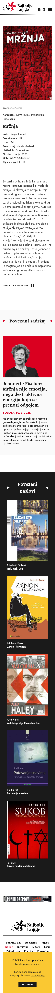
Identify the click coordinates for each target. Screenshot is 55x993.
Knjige (9, 947)
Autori (36, 947)
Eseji (47, 947)
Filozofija (43, 951)
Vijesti (45, 942)
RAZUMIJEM (27, 984)
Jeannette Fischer (12, 108)
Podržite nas (13, 942)
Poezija (28, 951)
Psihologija (9, 119)
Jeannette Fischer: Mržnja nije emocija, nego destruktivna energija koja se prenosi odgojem (25, 394)
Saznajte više (38, 975)
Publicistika (37, 115)
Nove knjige (23, 115)
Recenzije (31, 942)
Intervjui (22, 947)
